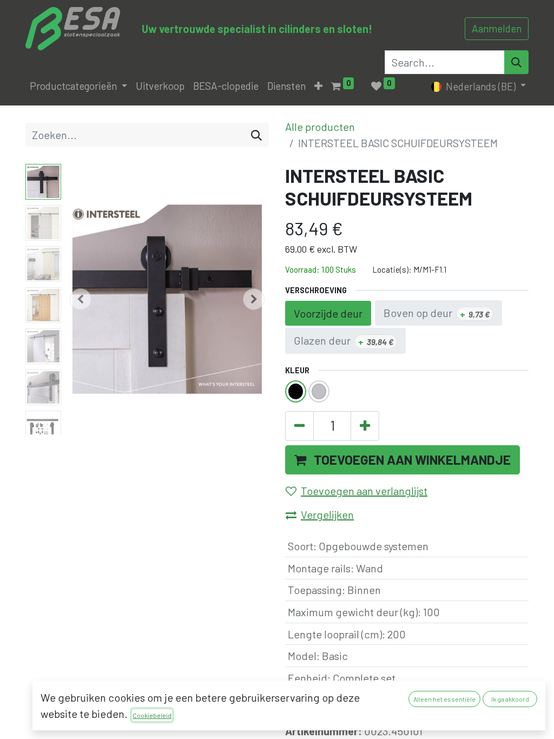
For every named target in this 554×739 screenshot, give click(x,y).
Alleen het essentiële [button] (444, 699)
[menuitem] (160, 86)
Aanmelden (497, 28)
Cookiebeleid (152, 715)
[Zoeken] (256, 135)
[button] (318, 86)
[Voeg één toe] (365, 426)
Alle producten (320, 126)
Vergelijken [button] (327, 514)
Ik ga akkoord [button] (510, 699)
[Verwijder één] (299, 426)
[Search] (516, 62)
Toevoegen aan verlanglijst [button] (364, 490)
